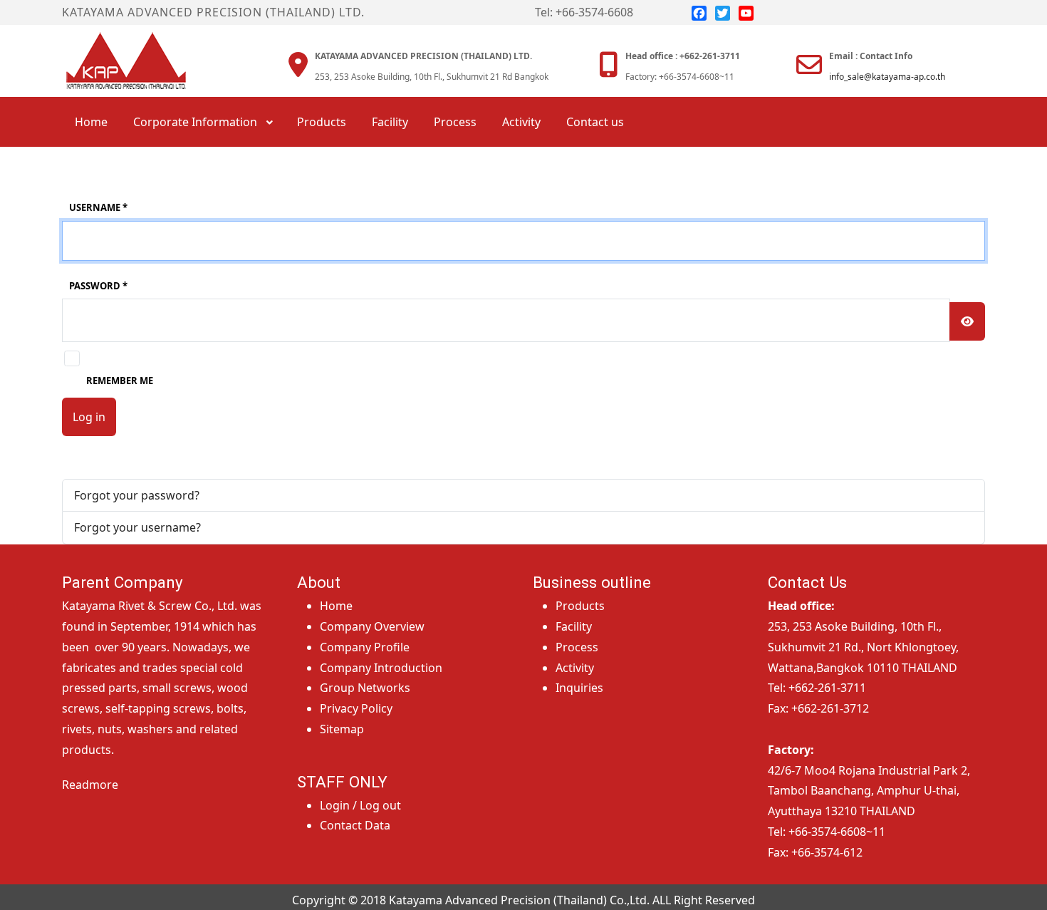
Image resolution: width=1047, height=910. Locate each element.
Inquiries (579, 688)
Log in (89, 417)
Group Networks (365, 688)
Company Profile (365, 647)
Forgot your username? (137, 527)
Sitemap (342, 729)
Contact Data (355, 825)
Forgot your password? (136, 495)
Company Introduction (381, 668)
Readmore (90, 784)
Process (577, 647)
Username (98, 207)
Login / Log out (360, 805)
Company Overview (372, 626)
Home (336, 606)
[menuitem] (91, 121)
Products (580, 606)
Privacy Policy (356, 708)
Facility (574, 626)
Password (98, 285)
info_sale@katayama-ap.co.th (887, 77)
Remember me (119, 380)
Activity (575, 668)
